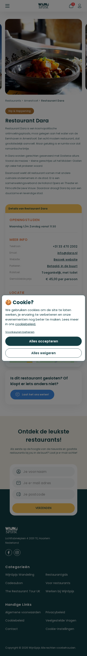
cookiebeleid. (25, 324)
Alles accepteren (43, 341)
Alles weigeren (43, 353)
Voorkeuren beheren (19, 332)
